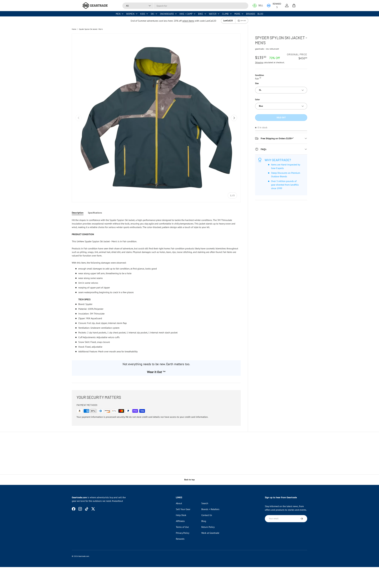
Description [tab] (77, 212)
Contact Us (206, 515)
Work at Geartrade (210, 532)
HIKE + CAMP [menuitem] (185, 13)
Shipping (259, 62)
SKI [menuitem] (152, 13)
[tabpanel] (156, 285)
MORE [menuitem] (237, 13)
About (179, 503)
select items (188, 20)
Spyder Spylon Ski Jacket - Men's (91, 29)
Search (204, 503)
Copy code (243, 20)
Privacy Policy (182, 532)
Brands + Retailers (210, 509)
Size (257, 83)
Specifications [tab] (95, 212)
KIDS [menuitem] (142, 13)
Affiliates (180, 521)
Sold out (281, 117)
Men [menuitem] (118, 13)
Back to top (189, 479)
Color (257, 99)
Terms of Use (182, 526)
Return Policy (208, 526)
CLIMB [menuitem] (225, 13)
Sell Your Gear (183, 509)
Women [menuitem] (130, 13)
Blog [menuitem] (260, 13)
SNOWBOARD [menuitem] (167, 13)
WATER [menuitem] (212, 13)
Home (74, 29)
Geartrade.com (83, 556)
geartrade (259, 48)
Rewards (180, 538)
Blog (203, 521)
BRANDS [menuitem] (250, 13)
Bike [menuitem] (200, 13)
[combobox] (185, 6)
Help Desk (181, 515)
